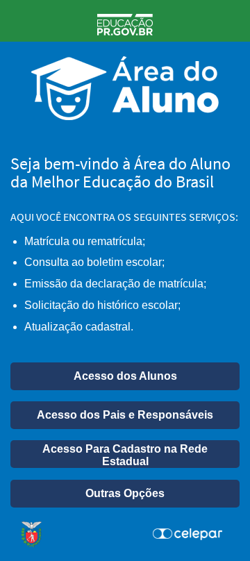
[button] (125, 376)
